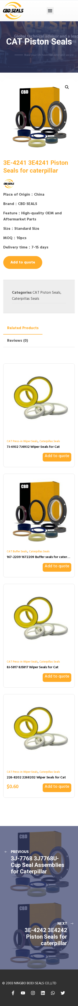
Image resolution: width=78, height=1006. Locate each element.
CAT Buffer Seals (17, 551)
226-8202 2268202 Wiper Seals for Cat (36, 777)
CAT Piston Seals (46, 293)
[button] (50, 10)
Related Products (23, 328)
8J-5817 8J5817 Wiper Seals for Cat (32, 667)
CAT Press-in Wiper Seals (22, 441)
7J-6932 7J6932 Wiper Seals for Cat (33, 447)
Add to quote (22, 262)
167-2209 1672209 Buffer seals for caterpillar (39, 557)
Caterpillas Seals (25, 299)
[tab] (22, 328)
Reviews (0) (17, 341)
